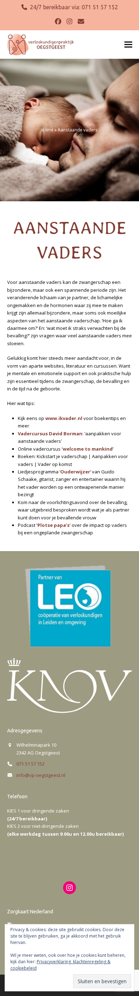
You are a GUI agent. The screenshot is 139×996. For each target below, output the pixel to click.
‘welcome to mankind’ (88, 449)
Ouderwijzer (75, 471)
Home (47, 130)
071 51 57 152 (100, 7)
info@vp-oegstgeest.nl (40, 775)
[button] (128, 44)
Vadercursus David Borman (50, 433)
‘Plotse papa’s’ (53, 525)
